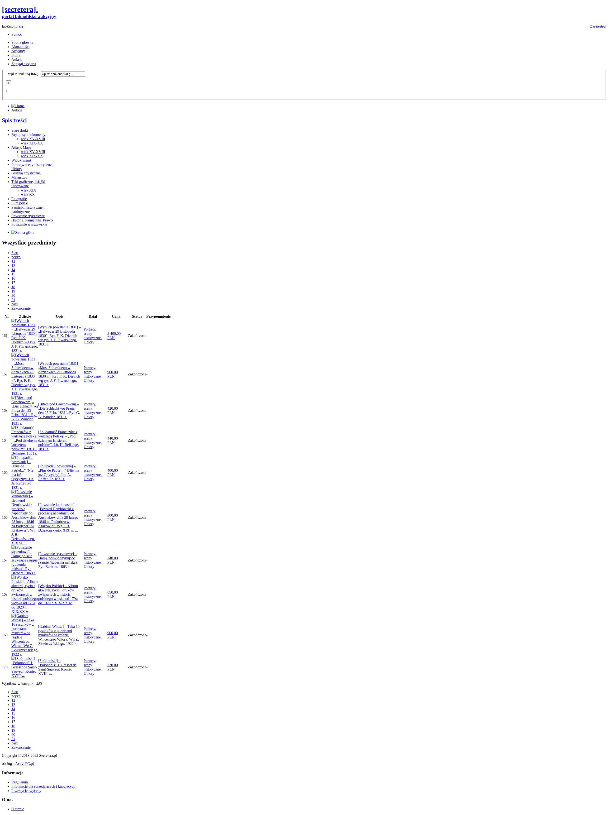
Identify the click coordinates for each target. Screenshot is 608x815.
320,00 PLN (112, 667)
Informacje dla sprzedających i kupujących (43, 786)
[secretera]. (29, 12)
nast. (14, 304)
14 (13, 270)
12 (13, 261)
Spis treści (14, 120)
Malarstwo (19, 177)
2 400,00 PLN (114, 335)
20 (13, 295)
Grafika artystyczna (26, 173)
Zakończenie (21, 308)
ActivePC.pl (24, 764)
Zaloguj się (15, 26)
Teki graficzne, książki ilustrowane (28, 184)
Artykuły (18, 51)
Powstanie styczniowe (28, 216)
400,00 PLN (112, 472)
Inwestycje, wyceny (26, 791)
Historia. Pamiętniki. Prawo (32, 220)
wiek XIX (28, 190)
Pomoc (16, 34)
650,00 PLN (112, 594)
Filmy (15, 55)
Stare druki (19, 130)
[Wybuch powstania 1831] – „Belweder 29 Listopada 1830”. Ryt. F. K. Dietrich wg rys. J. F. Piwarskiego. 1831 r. (59, 335)
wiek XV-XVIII (33, 139)
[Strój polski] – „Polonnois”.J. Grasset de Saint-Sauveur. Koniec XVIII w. (57, 667)
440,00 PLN (112, 440)
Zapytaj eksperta (23, 64)
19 (13, 291)
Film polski (19, 203)
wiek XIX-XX (32, 143)
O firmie (17, 809)
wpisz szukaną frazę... (24, 74)
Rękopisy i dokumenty (28, 135)
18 (13, 287)
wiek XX (28, 194)
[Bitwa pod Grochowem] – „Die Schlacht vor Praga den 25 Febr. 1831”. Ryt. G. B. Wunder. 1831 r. (59, 410)
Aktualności (20, 47)
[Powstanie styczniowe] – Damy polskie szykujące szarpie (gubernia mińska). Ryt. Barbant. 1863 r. (58, 560)
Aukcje (16, 60)
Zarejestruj (598, 26)
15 (13, 274)
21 (13, 300)
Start (14, 253)
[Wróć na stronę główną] (22, 232)
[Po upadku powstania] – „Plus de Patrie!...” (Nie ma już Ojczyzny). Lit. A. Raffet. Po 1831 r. (58, 472)
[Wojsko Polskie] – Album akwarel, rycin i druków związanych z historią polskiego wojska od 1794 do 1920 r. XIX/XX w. (58, 594)
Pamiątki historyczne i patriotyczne (27, 209)
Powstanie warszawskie (29, 224)
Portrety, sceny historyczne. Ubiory (93, 335)
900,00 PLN (112, 374)
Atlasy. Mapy (21, 147)
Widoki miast (21, 160)
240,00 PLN (112, 560)
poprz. (16, 257)
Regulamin (19, 782)
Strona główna (22, 42)
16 (13, 278)
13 (13, 266)
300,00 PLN (112, 517)
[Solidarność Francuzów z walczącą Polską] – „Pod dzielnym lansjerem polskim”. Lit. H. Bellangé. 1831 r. (58, 440)
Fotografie (19, 199)
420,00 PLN (112, 410)
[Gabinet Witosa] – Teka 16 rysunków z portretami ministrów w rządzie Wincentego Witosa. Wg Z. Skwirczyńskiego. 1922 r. (59, 635)
